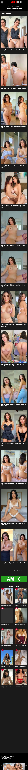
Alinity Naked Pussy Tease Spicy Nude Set (13, 127)
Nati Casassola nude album (20, 646)
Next (18, 570)
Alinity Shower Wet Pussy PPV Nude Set (13, 88)
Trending (2, 589)
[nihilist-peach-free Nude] (7, 677)
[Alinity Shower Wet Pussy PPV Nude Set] (14, 70)
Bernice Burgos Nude (20, 605)
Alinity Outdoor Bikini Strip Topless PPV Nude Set (13, 325)
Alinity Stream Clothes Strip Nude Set (13, 50)
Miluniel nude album (6, 605)
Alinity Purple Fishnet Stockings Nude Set (13, 246)
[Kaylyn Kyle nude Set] (21, 657)
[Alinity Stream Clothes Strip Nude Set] (14, 32)
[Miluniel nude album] (7, 596)
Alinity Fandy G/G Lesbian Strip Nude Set (13, 206)
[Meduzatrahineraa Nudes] (21, 615)
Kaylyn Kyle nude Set (20, 666)
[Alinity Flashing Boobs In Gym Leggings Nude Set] (14, 386)
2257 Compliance (6, 757)
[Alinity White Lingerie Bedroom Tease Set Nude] (14, 505)
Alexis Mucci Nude (5, 666)
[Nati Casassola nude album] (21, 636)
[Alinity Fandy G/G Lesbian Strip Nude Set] (14, 188)
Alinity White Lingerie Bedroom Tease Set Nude (13, 524)
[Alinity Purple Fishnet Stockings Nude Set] (14, 227)
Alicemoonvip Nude (6, 645)
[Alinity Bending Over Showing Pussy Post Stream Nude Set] (14, 346)
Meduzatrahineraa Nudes (20, 625)
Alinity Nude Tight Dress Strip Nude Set (13, 563)
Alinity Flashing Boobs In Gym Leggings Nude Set (13, 405)
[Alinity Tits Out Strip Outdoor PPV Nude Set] (14, 148)
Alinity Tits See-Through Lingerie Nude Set (13, 484)
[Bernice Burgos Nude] (21, 596)
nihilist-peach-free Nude (6, 686)
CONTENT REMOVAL (6, 758)
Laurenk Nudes (5, 624)
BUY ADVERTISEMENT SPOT (8, 756)
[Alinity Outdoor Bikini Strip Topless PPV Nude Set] (14, 307)
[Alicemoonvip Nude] (7, 636)
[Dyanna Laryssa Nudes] (21, 677)
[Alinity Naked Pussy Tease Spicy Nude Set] (14, 108)
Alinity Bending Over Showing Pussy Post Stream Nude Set (12, 365)
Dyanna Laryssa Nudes (21, 686)
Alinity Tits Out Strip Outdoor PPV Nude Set (13, 166)
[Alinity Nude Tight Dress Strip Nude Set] (14, 545)
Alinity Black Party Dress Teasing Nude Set (13, 444)
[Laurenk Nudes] (7, 615)
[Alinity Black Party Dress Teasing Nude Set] (14, 426)
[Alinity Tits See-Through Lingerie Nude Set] (14, 466)
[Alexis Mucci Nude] (7, 657)
